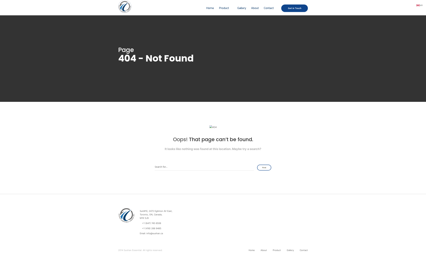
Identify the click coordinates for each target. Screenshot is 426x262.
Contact (269, 8)
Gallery (241, 8)
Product (224, 8)
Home (210, 8)
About (255, 8)
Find (264, 167)
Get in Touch (294, 8)
